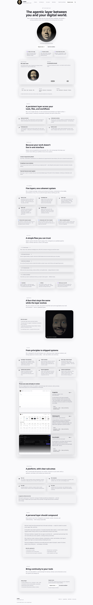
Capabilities (65, 599)
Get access (74, 599)
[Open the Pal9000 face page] (46, 32)
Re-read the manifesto (63, 585)
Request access (70, 2)
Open (70, 392)
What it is (60, 599)
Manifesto (54, 2)
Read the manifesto (62, 2)
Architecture (41, 2)
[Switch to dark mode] (75, 2)
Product (35, 2)
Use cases (48, 2)
